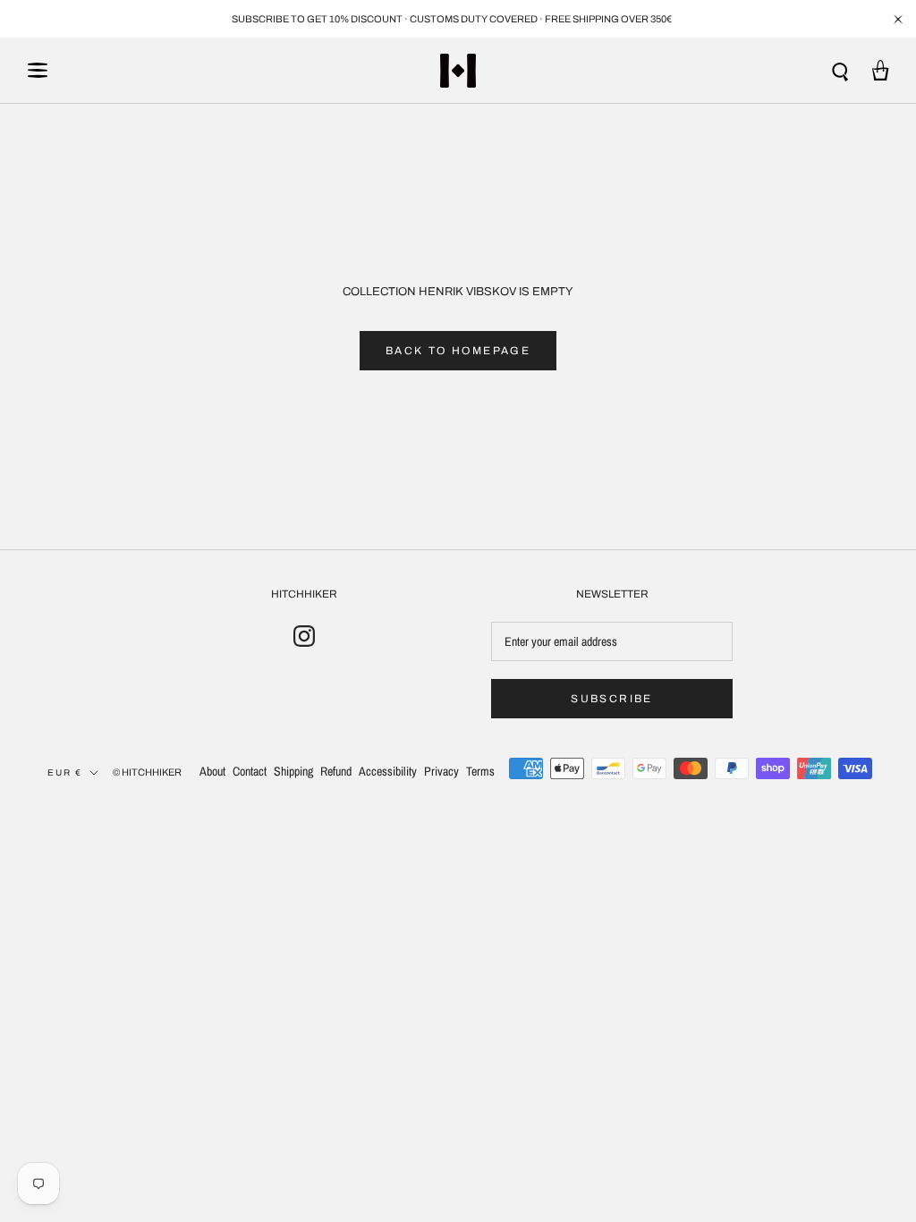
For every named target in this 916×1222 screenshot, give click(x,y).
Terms (480, 771)
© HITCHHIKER (147, 772)
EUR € (64, 772)
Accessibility (388, 771)
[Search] (840, 70)
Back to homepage (458, 350)
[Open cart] (880, 70)
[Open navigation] (37, 70)
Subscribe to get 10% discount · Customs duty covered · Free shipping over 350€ (452, 18)
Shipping (293, 771)
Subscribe (612, 698)
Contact (250, 771)
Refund (336, 771)
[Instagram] (304, 636)
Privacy (441, 771)
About (212, 771)
